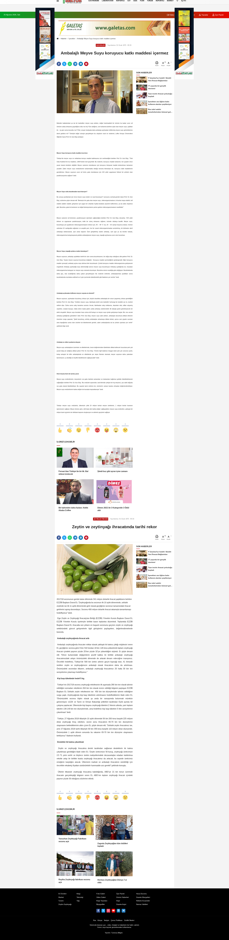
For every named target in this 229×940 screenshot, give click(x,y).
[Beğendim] (60, 426)
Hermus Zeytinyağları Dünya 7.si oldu (112, 881)
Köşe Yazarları (101, 901)
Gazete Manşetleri (143, 897)
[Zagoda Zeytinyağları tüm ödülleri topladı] (114, 827)
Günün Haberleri (122, 897)
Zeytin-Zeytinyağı (65, 904)
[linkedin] (81, 64)
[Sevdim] (78, 426)
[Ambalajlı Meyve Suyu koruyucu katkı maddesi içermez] (95, 92)
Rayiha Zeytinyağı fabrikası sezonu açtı (74, 881)
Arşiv (118, 901)
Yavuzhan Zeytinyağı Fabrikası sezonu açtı (72, 840)
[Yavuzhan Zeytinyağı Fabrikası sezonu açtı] (75, 825)
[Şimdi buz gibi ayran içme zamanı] (114, 458)
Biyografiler (100, 904)
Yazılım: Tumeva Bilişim (114, 933)
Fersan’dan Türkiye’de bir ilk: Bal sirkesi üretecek (73, 472)
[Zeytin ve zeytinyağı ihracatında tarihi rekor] (95, 569)
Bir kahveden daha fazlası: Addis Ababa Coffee (73, 509)
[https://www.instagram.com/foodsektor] (108, 910)
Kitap (78, 894)
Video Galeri (174, 15)
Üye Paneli (218, 15)
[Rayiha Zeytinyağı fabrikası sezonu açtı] (75, 863)
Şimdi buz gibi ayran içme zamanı (112, 471)
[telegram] (75, 64)
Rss (94, 920)
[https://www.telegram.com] (123, 910)
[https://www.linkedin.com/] (118, 910)
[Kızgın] (97, 426)
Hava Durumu (141, 894)
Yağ (78, 901)
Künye (100, 920)
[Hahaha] (106, 426)
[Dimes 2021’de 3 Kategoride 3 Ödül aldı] (114, 491)
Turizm (61, 901)
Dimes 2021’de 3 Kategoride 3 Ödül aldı (113, 509)
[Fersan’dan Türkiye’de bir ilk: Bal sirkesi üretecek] (75, 458)
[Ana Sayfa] (58, 39)
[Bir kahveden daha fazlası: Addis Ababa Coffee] (75, 491)
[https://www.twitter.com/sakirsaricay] (103, 910)
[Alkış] (69, 426)
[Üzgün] (125, 426)
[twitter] (64, 64)
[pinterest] (86, 64)
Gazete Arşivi (121, 904)
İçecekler (72, 39)
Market (61, 897)
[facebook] (59, 64)
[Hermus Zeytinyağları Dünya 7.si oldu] (114, 863)
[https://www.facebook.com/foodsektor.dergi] (98, 910)
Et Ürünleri (62, 894)
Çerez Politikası (116, 920)
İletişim (106, 920)
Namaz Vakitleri (142, 904)
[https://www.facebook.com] (113, 910)
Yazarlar (204, 15)
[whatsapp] (70, 64)
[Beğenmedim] (88, 426)
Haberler (63, 39)
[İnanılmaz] (115, 426)
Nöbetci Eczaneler (143, 901)
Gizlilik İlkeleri (129, 920)
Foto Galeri (100, 894)
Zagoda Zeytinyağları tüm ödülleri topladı (112, 844)
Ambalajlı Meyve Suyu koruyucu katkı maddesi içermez (96, 39)
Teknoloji (80, 897)
